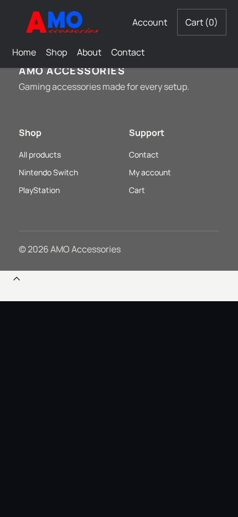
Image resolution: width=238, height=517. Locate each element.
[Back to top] (16, 281)
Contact (127, 52)
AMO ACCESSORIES (72, 70)
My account (150, 172)
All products (40, 154)
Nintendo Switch (48, 172)
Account (149, 22)
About (89, 52)
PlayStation (39, 190)
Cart (201, 22)
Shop (56, 52)
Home (24, 52)
